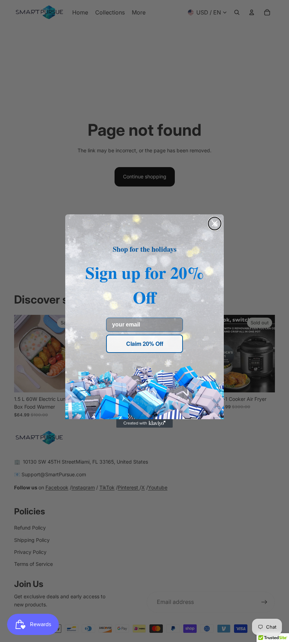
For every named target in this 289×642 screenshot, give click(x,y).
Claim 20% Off (144, 344)
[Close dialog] (214, 223)
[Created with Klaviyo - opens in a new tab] (144, 423)
